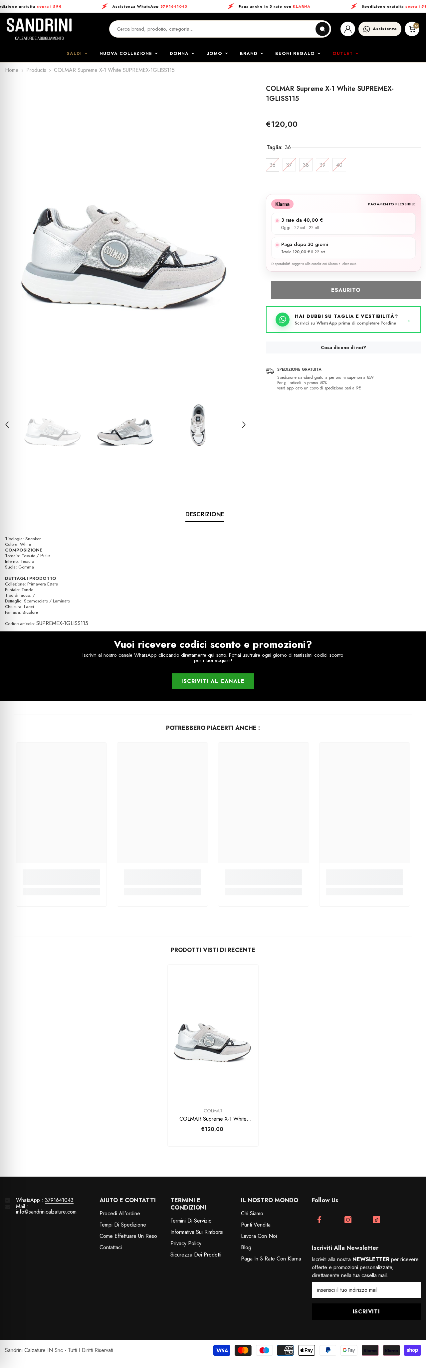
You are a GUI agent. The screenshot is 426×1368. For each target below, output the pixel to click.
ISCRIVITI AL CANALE (212, 681)
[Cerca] (322, 29)
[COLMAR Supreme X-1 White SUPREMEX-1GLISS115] (213, 1032)
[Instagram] (348, 1220)
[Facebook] (319, 1220)
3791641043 (59, 1200)
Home (12, 70)
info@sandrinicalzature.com (46, 1212)
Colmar (213, 1110)
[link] (61, 881)
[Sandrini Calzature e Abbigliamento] (39, 29)
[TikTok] (376, 1220)
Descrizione (204, 514)
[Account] (347, 29)
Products (36, 70)
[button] (7, 425)
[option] (125, 231)
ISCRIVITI (366, 1311)
